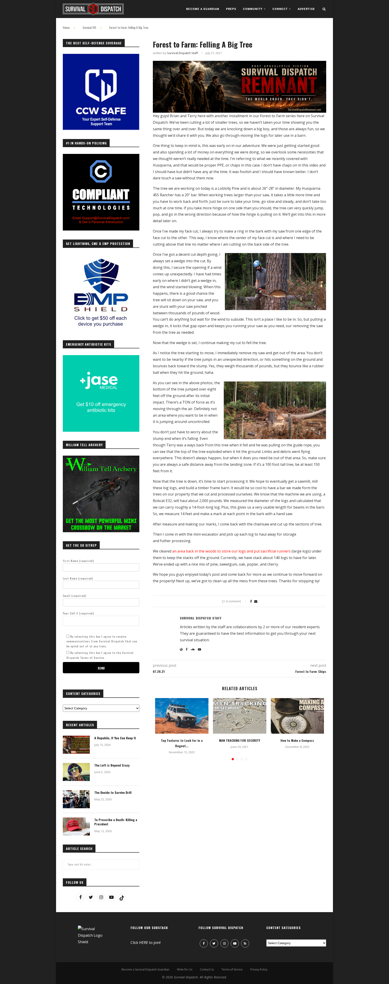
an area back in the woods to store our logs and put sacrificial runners (232, 551)
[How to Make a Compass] (297, 716)
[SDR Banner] (239, 64)
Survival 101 (89, 27)
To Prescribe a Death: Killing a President (115, 821)
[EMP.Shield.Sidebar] (101, 257)
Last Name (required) (78, 578)
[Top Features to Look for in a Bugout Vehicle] (181, 716)
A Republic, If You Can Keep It (115, 738)
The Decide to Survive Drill (112, 792)
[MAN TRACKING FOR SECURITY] (239, 716)
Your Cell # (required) (78, 613)
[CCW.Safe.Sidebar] (101, 56)
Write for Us (184, 969)
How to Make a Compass (297, 740)
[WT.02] (101, 458)
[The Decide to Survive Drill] (76, 799)
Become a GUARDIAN (202, 9)
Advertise (306, 9)
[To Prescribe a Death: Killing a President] (76, 826)
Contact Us (207, 969)
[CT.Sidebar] (101, 156)
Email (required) (74, 596)
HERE (143, 942)
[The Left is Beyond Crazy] (76, 772)
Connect (280, 9)
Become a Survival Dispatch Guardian (145, 969)
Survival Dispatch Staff (182, 53)
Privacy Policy (258, 969)
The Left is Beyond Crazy (111, 765)
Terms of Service (232, 969)
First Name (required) (78, 561)
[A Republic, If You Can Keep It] (76, 745)
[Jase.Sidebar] (101, 357)
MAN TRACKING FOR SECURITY (239, 740)
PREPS (231, 9)
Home (66, 27)
